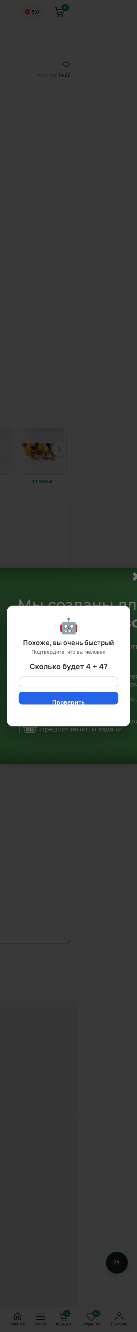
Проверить (68, 701)
